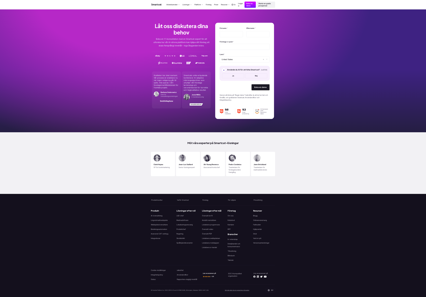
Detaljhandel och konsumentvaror (234, 245)
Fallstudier (257, 225)
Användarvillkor (182, 275)
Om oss (231, 216)
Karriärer (231, 225)
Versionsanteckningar (261, 243)
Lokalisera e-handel (209, 247)
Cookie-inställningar (158, 270)
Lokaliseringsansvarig (185, 225)
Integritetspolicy (157, 275)
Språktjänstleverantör (185, 243)
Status (153, 279)
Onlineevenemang (260, 220)
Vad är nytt (257, 238)
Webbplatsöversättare (159, 225)
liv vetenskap (233, 239)
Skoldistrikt (181, 238)
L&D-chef (180, 216)
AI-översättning (156, 216)
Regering (180, 234)
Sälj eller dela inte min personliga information (237, 290)
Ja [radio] (233, 76)
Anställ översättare (209, 220)
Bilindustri (231, 256)
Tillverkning (232, 251)
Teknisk (231, 260)
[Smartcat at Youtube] (265, 277)
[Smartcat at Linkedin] (258, 277)
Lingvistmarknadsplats (159, 220)
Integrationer (155, 238)
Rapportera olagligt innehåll (187, 279)
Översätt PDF (207, 234)
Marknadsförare (182, 220)
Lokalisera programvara (211, 225)
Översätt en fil (207, 216)
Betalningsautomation (159, 229)
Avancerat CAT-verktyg (159, 234)
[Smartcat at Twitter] (261, 277)
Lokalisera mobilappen (210, 243)
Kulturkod (231, 220)
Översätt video (207, 229)
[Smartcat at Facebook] (254, 277)
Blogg (255, 216)
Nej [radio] (256, 76)
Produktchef (181, 229)
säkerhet (180, 270)
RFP (229, 229)
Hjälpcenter (257, 229)
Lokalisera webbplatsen (211, 238)
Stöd (255, 234)
